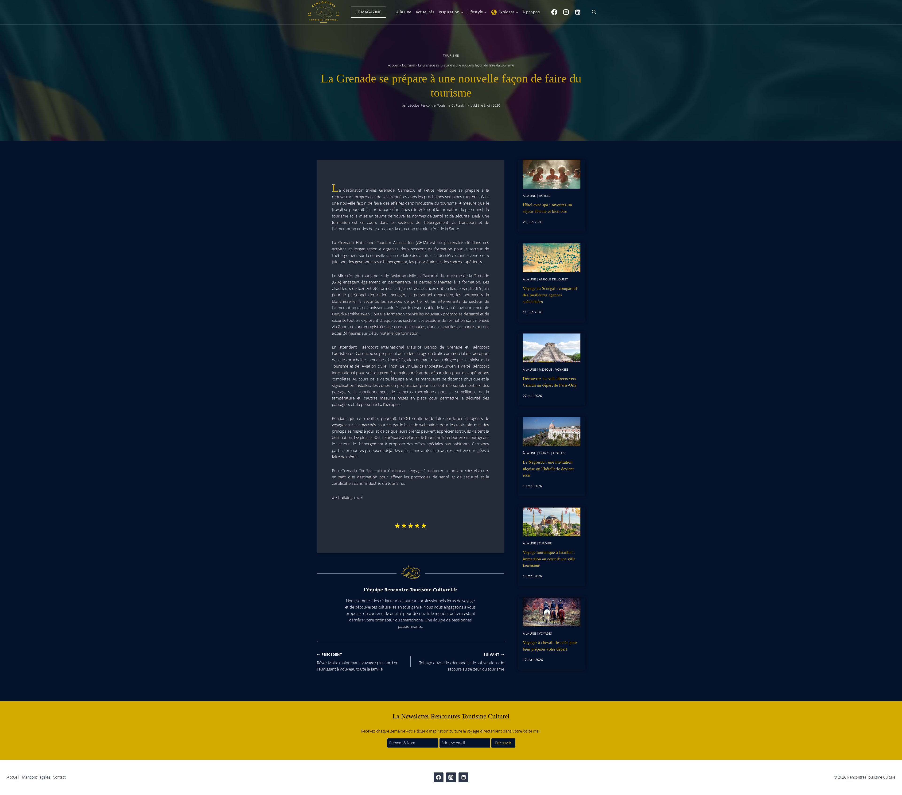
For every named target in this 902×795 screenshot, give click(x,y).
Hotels (544, 196)
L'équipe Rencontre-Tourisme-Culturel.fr (437, 105)
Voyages (561, 369)
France (544, 453)
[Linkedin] (577, 12)
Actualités (425, 12)
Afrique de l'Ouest (553, 279)
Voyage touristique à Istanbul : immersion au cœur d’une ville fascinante (549, 559)
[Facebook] (554, 12)
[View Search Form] (593, 12)
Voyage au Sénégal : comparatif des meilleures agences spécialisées (550, 295)
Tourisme (451, 55)
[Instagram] (566, 12)
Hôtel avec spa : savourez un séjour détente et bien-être (547, 208)
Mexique (545, 369)
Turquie (545, 543)
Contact (59, 777)
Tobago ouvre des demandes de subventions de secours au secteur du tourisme (461, 662)
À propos (531, 12)
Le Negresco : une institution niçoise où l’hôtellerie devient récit (548, 469)
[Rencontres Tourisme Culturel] (323, 12)
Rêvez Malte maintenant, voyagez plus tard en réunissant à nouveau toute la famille (357, 662)
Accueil (393, 65)
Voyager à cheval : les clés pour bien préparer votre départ (550, 646)
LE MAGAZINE (368, 12)
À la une (404, 12)
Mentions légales (36, 777)
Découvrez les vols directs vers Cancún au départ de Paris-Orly (550, 382)
